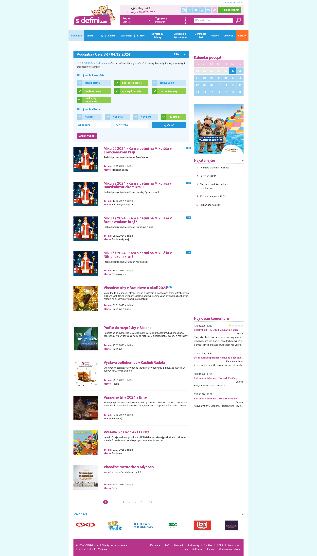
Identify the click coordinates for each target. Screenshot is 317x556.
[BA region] (219, 129)
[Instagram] (183, 10)
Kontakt (211, 549)
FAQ (167, 545)
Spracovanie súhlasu (230, 549)
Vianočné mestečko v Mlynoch (129, 467)
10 (150, 502)
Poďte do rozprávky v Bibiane (128, 328)
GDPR (220, 545)
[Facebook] (190, 10)
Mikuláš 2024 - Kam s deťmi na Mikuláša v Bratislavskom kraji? (138, 220)
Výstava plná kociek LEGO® (126, 432)
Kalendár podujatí (208, 58)
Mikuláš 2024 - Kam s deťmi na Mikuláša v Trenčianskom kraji (138, 150)
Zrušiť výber (86, 135)
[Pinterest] (202, 10)
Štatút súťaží (234, 545)
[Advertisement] (219, 262)
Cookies (208, 545)
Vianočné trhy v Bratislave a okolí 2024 (135, 288)
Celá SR (89, 63)
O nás (185, 549)
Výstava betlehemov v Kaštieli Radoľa (134, 363)
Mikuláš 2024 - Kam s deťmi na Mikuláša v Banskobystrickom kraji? (138, 185)
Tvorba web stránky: (91, 549)
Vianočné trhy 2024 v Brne (125, 397)
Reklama (197, 549)
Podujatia (101, 63)
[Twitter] (196, 10)
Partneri (178, 545)
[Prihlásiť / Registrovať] (214, 10)
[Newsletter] (208, 10)
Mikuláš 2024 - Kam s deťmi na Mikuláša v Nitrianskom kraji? (138, 255)
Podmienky (193, 545)
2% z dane (155, 545)
